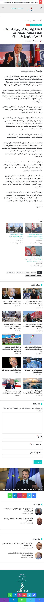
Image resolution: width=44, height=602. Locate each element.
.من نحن (22, 574)
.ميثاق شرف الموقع (22, 581)
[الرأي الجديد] (22, 8)
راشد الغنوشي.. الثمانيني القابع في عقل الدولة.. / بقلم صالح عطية (18, 509)
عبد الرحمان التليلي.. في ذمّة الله (11, 370)
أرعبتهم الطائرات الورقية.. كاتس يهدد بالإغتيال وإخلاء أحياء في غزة (33, 349)
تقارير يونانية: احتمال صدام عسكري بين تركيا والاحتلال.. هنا (32, 391)
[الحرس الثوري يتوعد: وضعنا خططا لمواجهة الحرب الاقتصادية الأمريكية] (32, 316)
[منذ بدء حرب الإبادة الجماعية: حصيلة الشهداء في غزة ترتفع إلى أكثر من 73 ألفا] (11, 316)
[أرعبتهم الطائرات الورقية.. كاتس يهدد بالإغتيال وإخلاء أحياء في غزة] (32, 339)
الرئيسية (37, 20)
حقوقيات (32, 25)
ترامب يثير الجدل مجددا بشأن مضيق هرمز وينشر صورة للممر (12, 391)
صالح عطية (30, 513)
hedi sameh (29, 523)
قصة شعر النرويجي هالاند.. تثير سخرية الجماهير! (33, 371)
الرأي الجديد (27, 272)
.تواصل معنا (22, 577)
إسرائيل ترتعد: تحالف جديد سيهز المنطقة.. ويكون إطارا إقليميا (12, 302)
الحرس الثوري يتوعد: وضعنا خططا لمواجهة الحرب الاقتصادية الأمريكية (32, 326)
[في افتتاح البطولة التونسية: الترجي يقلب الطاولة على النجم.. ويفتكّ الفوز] (11, 339)
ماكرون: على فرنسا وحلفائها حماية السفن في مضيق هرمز (22, 489)
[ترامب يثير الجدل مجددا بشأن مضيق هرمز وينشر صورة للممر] (11, 383)
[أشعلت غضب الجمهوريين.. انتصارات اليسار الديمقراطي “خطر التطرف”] (32, 293)
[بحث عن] (41, 9)
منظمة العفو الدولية (10, 272)
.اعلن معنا (22, 579)
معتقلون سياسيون (19, 272)
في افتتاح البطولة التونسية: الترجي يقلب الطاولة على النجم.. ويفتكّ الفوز (11, 349)
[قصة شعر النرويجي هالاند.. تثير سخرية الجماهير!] (32, 362)
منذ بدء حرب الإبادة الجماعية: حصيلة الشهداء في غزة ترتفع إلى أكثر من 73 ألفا (12, 326)
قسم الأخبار (37, 41)
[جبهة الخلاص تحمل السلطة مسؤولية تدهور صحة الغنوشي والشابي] (33, 228)
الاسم (39, 436)
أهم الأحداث (29, 20)
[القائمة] (3, 9)
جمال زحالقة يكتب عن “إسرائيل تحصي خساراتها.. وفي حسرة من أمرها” (17, 544)
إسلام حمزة (33, 272)
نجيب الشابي (39, 275)
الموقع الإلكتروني (36, 452)
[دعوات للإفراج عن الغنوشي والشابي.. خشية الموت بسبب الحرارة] (14, 228)
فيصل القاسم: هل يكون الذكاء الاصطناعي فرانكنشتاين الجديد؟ (20, 554)
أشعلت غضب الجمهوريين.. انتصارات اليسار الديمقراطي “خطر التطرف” (32, 303)
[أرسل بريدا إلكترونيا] (33, 41)
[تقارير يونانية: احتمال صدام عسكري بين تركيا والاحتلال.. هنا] (32, 383)
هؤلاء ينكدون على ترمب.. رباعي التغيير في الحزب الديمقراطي (18, 519)
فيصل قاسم (29, 557)
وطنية (28, 25)
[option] (22, 479)
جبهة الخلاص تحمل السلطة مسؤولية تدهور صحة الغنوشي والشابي (34, 236)
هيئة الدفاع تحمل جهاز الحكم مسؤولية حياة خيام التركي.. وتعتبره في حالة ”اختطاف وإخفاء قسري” (33, 259)
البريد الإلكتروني (36, 444)
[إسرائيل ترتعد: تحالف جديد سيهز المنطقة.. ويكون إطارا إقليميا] (11, 293)
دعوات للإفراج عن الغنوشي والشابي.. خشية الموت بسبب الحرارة (16, 236)
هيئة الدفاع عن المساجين (30, 275)
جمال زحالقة (29, 548)
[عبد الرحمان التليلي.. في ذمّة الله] (11, 362)
